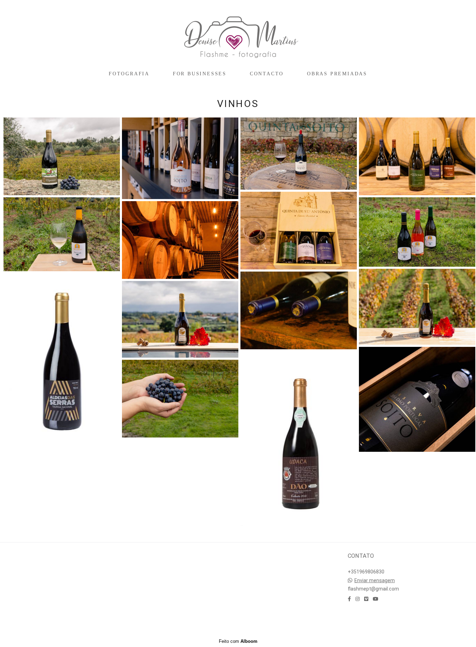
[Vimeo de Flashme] (366, 598)
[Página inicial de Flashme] (238, 33)
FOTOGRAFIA (129, 73)
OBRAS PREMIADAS (337, 73)
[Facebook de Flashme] (349, 598)
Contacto (370, 619)
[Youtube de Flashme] (375, 598)
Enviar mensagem (374, 580)
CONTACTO (267, 73)
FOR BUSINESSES (200, 73)
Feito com (238, 641)
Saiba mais (56, 574)
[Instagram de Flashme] (357, 598)
